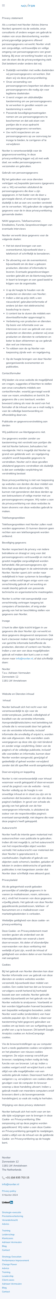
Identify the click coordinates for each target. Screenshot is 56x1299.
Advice (5, 1268)
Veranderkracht (10, 1220)
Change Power (9, 1264)
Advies (5, 1224)
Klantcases (7, 1238)
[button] (3, 5)
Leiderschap (8, 1234)
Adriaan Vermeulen (12, 1242)
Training (6, 1230)
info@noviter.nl (24, 658)
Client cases (8, 1279)
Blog (4, 1246)
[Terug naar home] (28, 5)
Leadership (7, 1276)
